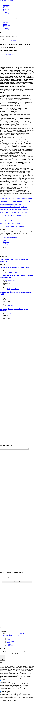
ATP (4, 240)
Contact (10, 635)
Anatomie (5, 6)
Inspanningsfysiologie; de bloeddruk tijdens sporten (13, 212)
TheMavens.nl (24, 634)
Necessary (4, 681)
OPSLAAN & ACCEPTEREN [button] (8, 700)
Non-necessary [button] (4, 689)
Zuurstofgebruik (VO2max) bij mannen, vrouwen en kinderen (16, 198)
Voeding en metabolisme (13, 272)
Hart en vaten (6, 9)
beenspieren (6, 242)
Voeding (5, 12)
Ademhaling (6, 5)
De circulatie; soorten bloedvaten (8, 220)
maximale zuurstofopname (10, 245)
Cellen (5, 8)
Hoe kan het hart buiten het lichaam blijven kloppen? (13, 207)
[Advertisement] (17, 337)
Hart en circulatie (11, 40)
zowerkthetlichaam (8, 54)
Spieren (5, 10)
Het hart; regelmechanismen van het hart (10, 223)
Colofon (5, 635)
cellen (4, 243)
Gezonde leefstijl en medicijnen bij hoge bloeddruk (13, 215)
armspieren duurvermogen (10, 237)
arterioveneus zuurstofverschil (11, 239)
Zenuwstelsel (6, 13)
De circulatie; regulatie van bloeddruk (10, 218)
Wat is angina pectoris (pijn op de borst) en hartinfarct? (14, 209)
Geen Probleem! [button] (16, 653)
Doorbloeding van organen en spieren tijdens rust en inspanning (16, 201)
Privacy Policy (17, 635)
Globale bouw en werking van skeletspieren (14, 267)
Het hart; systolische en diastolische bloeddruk (12, 226)
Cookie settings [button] (6, 653)
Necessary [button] (2, 679)
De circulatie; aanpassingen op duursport (10, 204)
